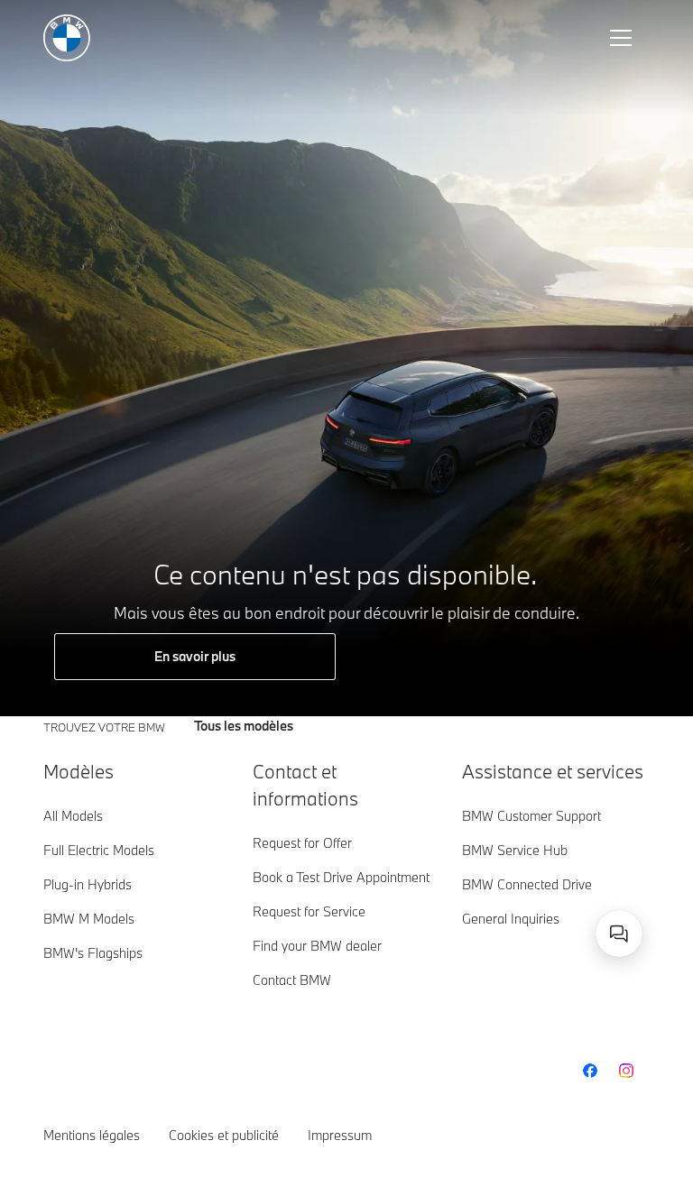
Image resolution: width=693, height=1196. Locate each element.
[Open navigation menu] (623, 38)
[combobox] (619, 933)
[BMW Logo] (66, 37)
